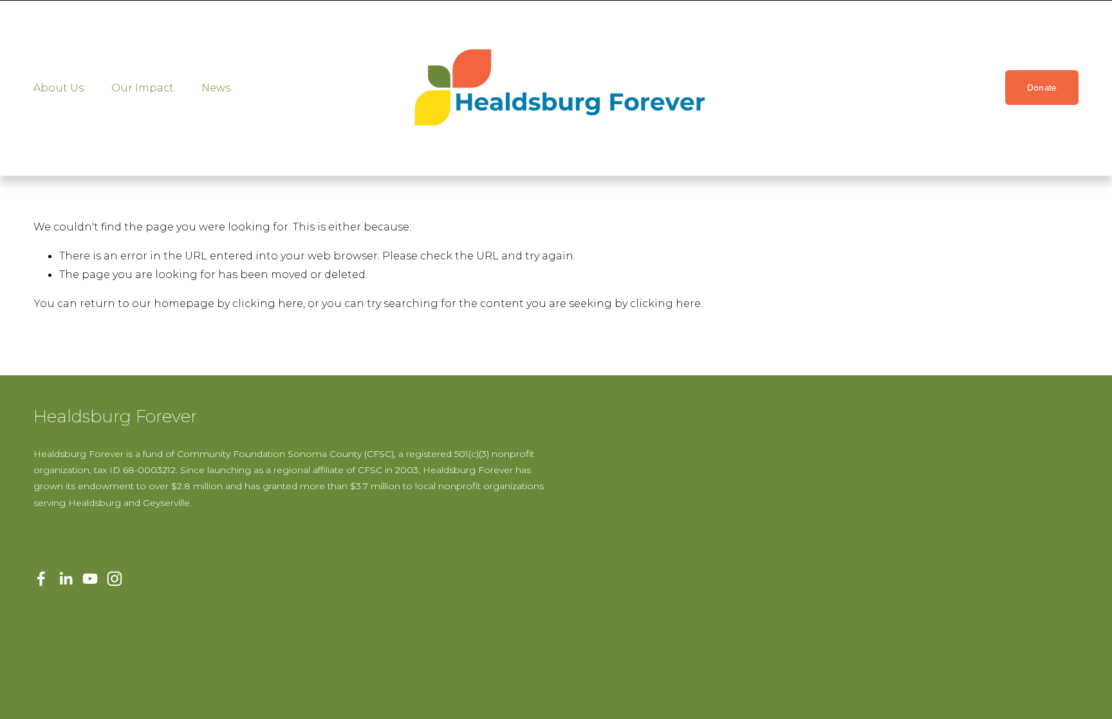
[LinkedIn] (65, 578)
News (215, 87)
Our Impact (142, 87)
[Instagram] (114, 578)
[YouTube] (90, 578)
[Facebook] (41, 578)
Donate (1042, 87)
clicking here (267, 303)
